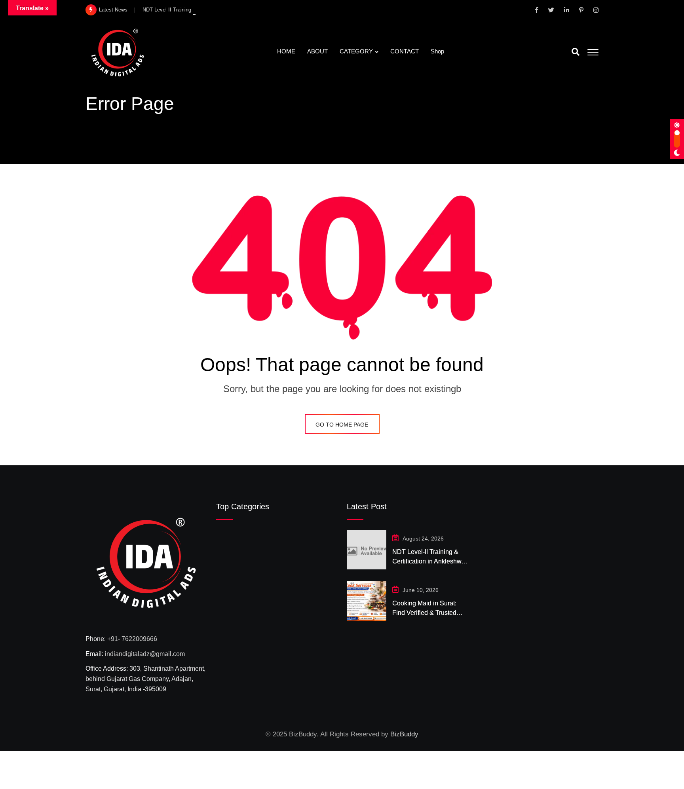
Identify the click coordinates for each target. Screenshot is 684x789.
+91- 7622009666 (132, 638)
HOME (286, 51)
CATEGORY (356, 51)
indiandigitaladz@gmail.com (145, 654)
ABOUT (317, 51)
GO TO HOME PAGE (341, 424)
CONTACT (404, 51)
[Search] (576, 51)
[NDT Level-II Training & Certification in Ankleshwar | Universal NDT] (366, 549)
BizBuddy (404, 734)
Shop (437, 51)
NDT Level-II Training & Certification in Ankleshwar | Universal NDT (429, 561)
